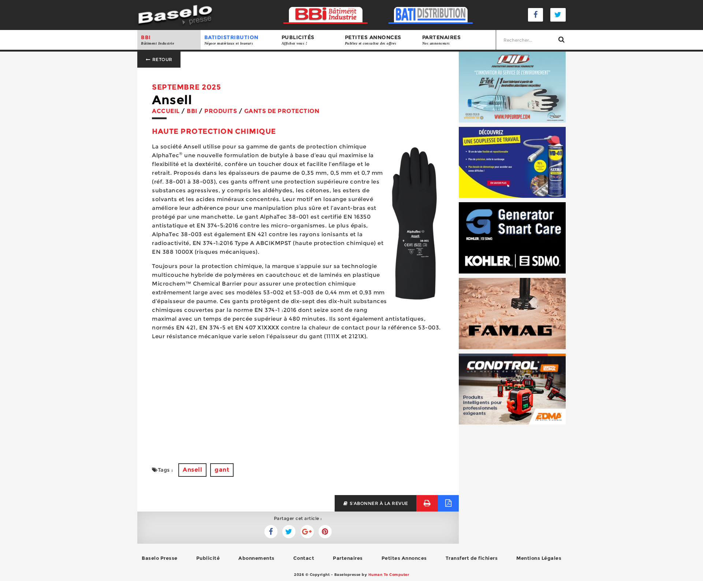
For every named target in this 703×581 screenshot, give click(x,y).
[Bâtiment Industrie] (325, 15)
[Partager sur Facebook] (288, 531)
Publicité (208, 558)
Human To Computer (388, 574)
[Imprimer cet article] (427, 503)
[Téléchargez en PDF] (448, 503)
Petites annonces (373, 39)
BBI (157, 39)
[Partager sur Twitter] (271, 531)
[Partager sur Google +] (307, 531)
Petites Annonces (404, 558)
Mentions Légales (538, 558)
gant (222, 469)
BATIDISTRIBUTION (231, 39)
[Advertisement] (298, 397)
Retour (161, 59)
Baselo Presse (160, 558)
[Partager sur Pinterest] (325, 531)
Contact (304, 558)
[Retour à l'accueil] (175, 14)
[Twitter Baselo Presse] (558, 15)
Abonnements (256, 558)
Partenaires (441, 39)
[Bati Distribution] (430, 15)
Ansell (192, 469)
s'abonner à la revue (378, 503)
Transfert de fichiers (472, 558)
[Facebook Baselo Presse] (535, 15)
